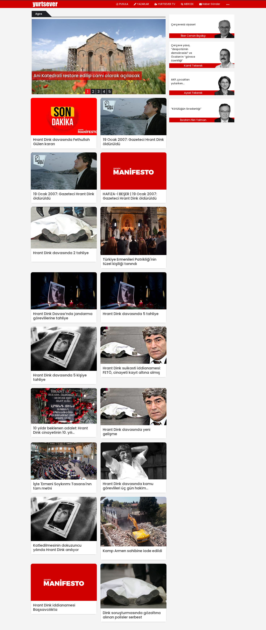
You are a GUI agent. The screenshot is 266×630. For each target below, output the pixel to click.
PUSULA (123, 4)
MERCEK (189, 4)
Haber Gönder (211, 4)
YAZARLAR (143, 4)
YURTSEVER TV (166, 4)
